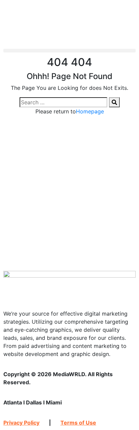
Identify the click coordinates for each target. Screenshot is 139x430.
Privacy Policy (21, 422)
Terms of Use (78, 422)
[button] (69, 50)
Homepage (90, 111)
